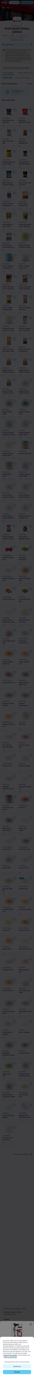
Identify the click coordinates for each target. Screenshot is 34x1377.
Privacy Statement (10, 1357)
